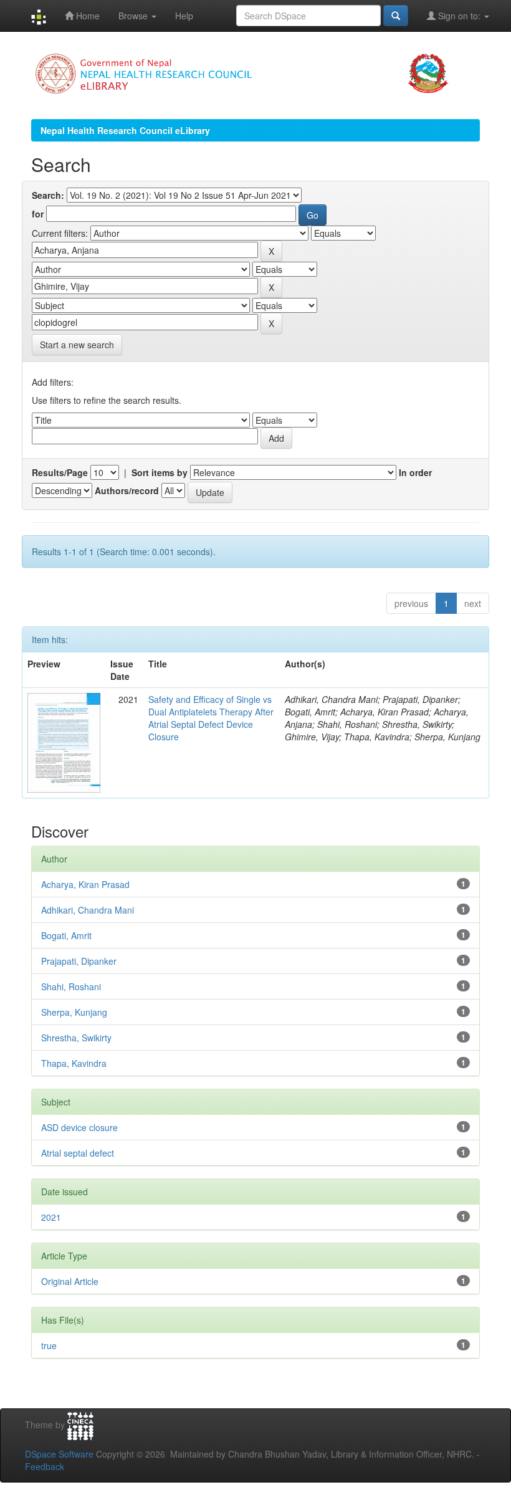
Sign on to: (459, 15)
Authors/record (127, 490)
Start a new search (77, 344)
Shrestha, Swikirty (76, 1037)
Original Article (69, 1281)
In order (415, 472)
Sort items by (159, 472)
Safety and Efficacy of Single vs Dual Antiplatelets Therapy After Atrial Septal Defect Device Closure (211, 718)
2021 (51, 1217)
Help (184, 15)
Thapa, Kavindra (74, 1063)
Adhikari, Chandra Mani (87, 910)
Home (87, 15)
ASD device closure (79, 1127)
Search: (48, 195)
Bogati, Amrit (66, 935)
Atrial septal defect (77, 1153)
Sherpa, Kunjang (74, 1012)
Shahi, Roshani (71, 986)
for (38, 214)
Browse (134, 15)
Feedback (44, 1466)
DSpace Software (59, 1454)
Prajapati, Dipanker (79, 961)
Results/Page (60, 472)
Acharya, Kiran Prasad (85, 884)
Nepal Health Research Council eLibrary (125, 130)
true (49, 1345)
